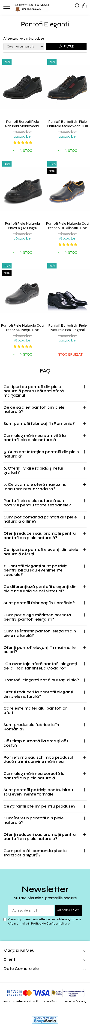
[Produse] (7, 8)
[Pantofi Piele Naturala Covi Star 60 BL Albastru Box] (67, 189)
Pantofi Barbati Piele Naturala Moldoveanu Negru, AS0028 (22, 123)
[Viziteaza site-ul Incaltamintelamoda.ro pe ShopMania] (45, 1020)
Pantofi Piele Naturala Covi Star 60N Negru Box (22, 327)
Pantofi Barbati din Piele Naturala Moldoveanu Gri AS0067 (67, 123)
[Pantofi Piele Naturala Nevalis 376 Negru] (22, 189)
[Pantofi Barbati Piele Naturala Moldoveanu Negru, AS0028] (22, 87)
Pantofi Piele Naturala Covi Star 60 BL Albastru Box (67, 225)
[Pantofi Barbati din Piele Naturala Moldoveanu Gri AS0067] (67, 87)
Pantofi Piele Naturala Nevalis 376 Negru (22, 225)
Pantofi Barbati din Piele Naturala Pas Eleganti (67, 327)
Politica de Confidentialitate (50, 923)
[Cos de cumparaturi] (84, 6)
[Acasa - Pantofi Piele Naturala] (31, 7)
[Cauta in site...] (77, 6)
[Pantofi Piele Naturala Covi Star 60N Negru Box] (22, 291)
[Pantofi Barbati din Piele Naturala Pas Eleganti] (67, 291)
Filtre (68, 46)
